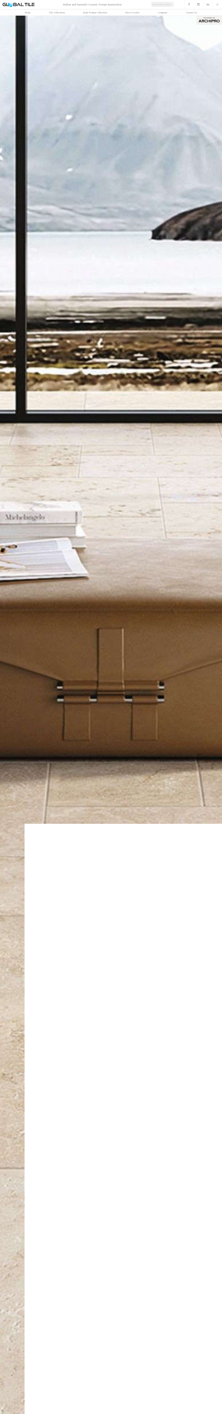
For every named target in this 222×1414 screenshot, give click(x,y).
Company (163, 12)
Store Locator (132, 12)
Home (28, 12)
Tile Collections (57, 12)
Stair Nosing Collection (95, 12)
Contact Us (191, 12)
